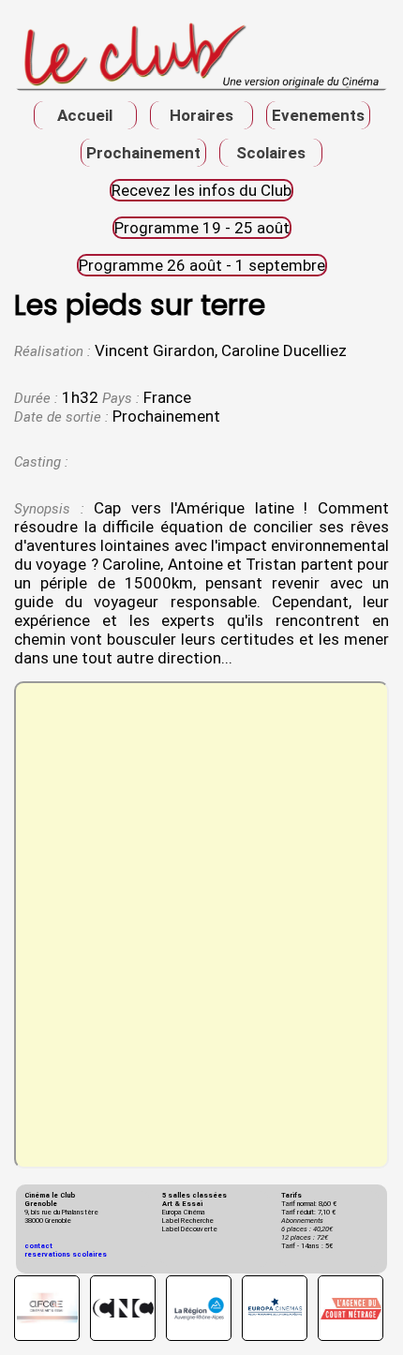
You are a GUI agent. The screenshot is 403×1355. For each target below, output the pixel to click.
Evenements (318, 115)
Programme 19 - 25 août (202, 227)
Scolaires (271, 152)
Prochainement (143, 152)
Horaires (201, 115)
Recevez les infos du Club (201, 190)
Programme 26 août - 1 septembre (202, 265)
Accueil (84, 115)
